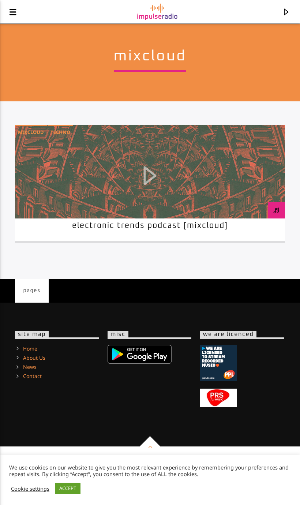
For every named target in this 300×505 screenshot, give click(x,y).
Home (30, 348)
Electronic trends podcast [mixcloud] (150, 225)
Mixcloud (31, 132)
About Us (34, 357)
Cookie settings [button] (30, 488)
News (30, 366)
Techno (60, 132)
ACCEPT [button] (67, 488)
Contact (32, 376)
